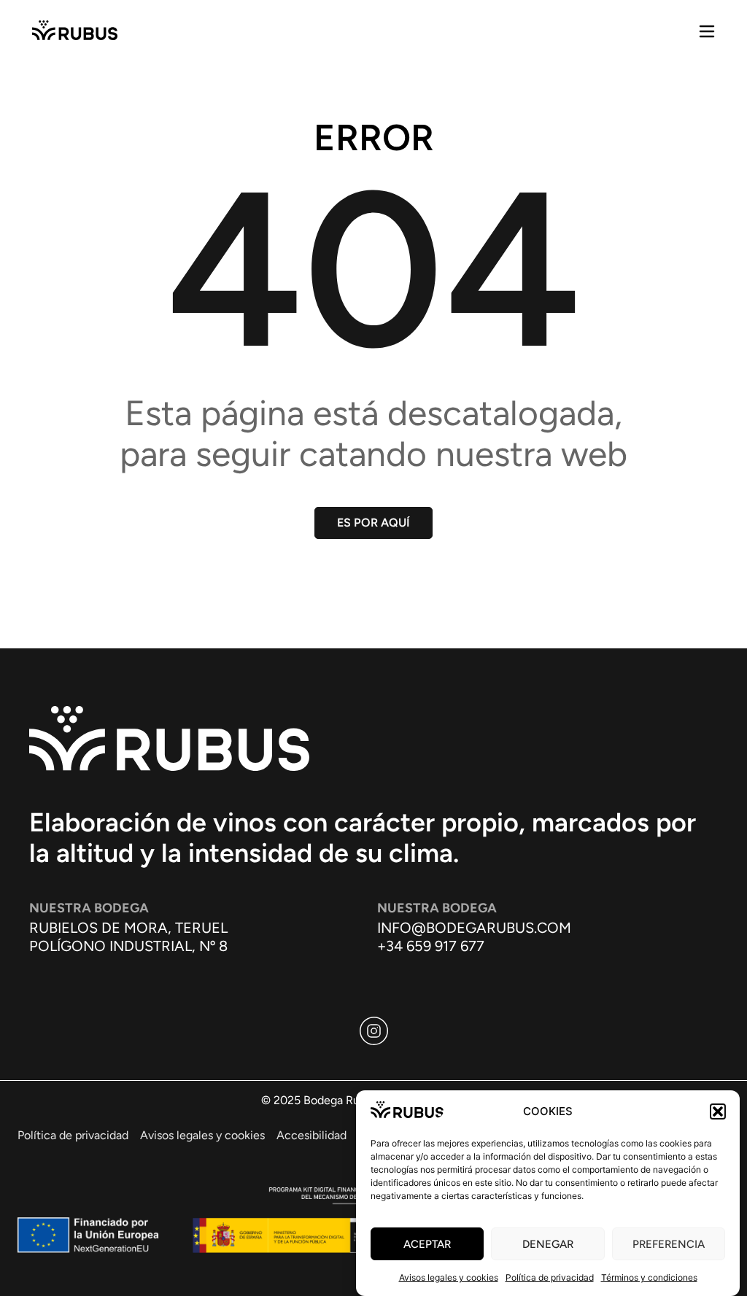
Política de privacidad (550, 1277)
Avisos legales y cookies (448, 1277)
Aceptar (427, 1244)
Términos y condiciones (649, 1277)
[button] (718, 1111)
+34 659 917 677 (430, 946)
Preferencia (668, 1244)
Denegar (547, 1244)
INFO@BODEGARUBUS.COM (474, 927)
